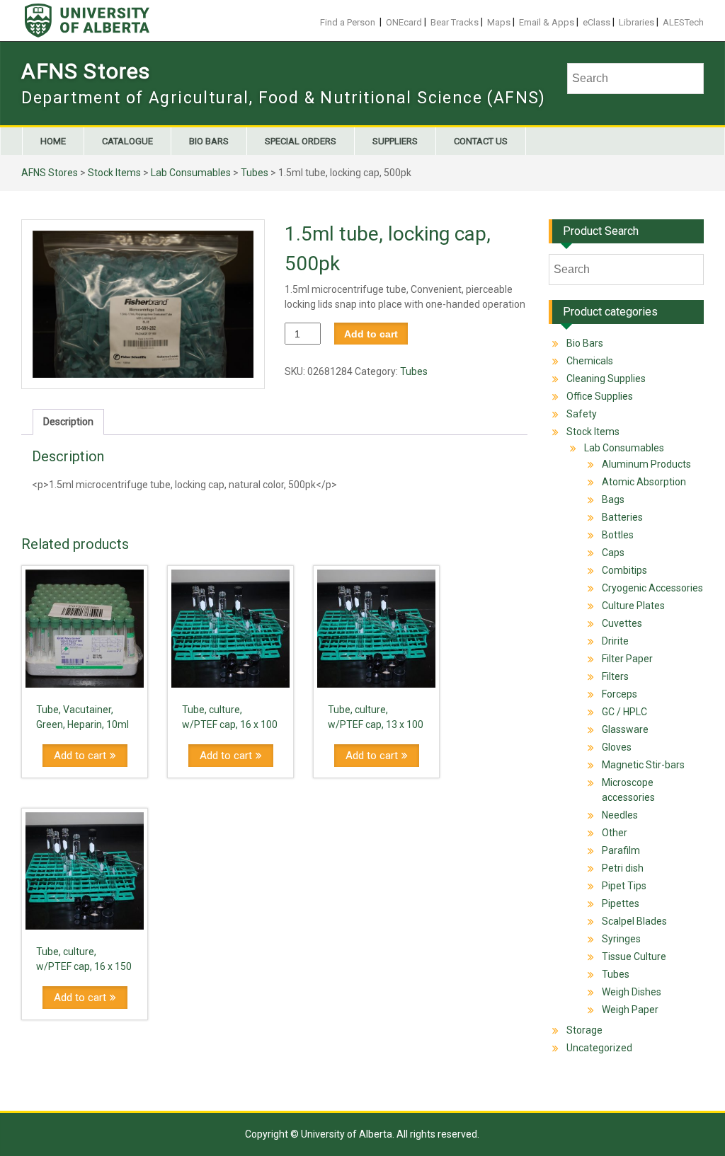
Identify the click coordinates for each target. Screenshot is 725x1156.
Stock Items (114, 172)
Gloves (617, 747)
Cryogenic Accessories (652, 588)
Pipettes (620, 903)
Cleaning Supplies (606, 378)
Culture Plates (633, 605)
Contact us (481, 141)
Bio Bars (209, 141)
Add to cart (371, 334)
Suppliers (395, 141)
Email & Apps (546, 22)
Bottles (618, 535)
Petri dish (623, 868)
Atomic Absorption (644, 481)
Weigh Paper (630, 1009)
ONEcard (404, 22)
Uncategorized (599, 1047)
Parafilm (621, 850)
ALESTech (683, 22)
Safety (581, 414)
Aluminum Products (646, 464)
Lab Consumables (191, 172)
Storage (584, 1030)
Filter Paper (627, 658)
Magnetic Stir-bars (643, 764)
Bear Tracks (454, 22)
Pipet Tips (624, 885)
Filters (615, 676)
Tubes (254, 172)
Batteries (622, 517)
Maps (498, 22)
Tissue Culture (634, 956)
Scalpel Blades (634, 921)
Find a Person (347, 22)
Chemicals (589, 360)
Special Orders (300, 141)
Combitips (624, 570)
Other (614, 832)
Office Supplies (599, 396)
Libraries (636, 22)
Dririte (615, 641)
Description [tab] (68, 421)
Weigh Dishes (631, 992)
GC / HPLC (624, 711)
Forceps (619, 694)
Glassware (625, 729)
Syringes (621, 938)
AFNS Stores (85, 71)
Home (53, 141)
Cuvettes (622, 623)
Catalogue (127, 141)
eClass (596, 22)
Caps (613, 552)
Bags (613, 499)
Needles (620, 815)
